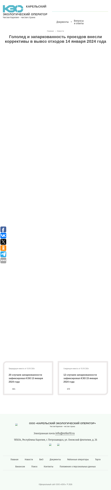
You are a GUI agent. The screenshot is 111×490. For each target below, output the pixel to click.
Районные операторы (78, 459)
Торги (98, 459)
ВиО (41, 459)
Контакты (48, 466)
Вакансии (20, 466)
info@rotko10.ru (65, 433)
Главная (14, 459)
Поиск (34, 466)
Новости (29, 459)
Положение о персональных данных (78, 466)
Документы (55, 459)
